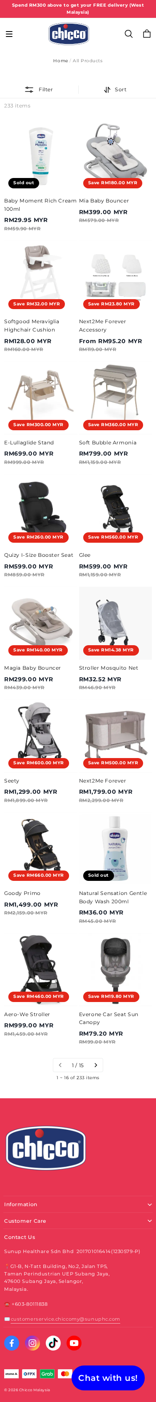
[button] (9, 34)
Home (60, 60)
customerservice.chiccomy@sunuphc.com (65, 1319)
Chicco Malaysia (34, 1390)
